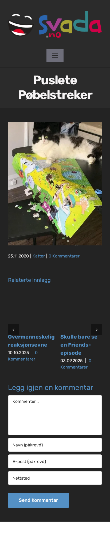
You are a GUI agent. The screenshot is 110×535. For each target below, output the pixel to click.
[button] (13, 329)
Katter (39, 256)
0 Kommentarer (64, 256)
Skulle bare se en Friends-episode (78, 344)
